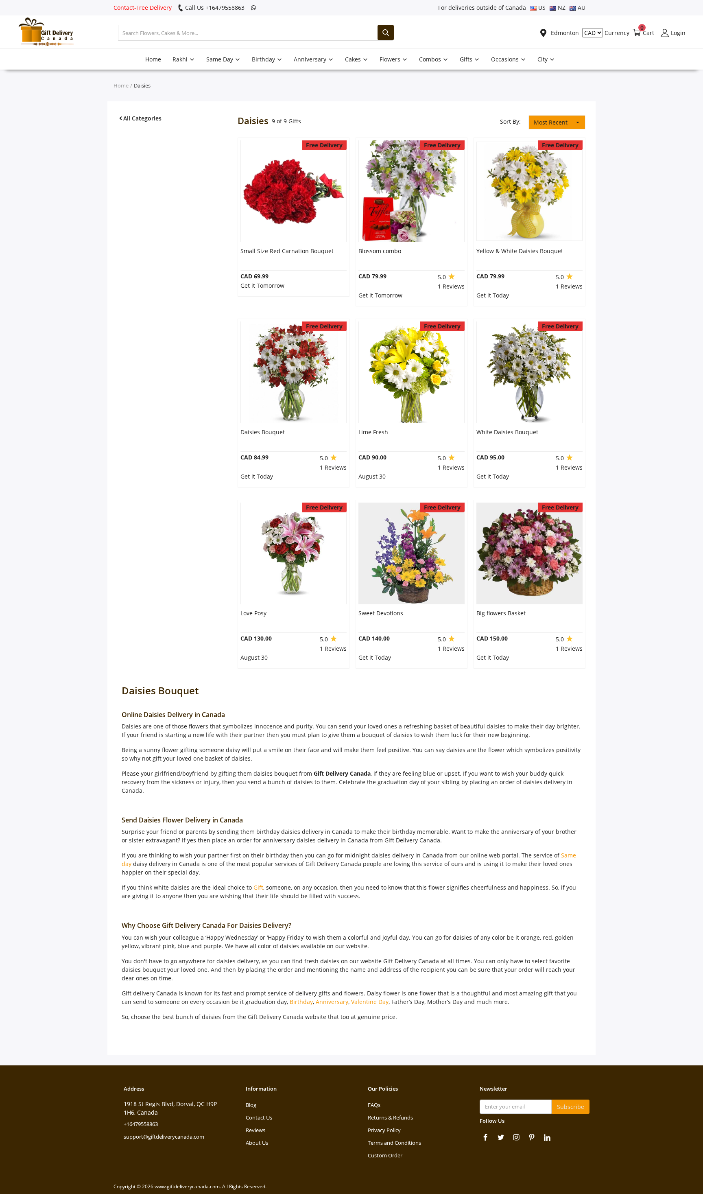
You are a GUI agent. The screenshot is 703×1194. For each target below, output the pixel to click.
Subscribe (570, 1107)
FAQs (374, 1105)
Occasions (505, 59)
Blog (251, 1105)
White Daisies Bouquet (507, 432)
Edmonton (564, 33)
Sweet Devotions (380, 613)
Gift (258, 887)
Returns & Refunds (390, 1117)
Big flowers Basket (501, 613)
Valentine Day (370, 1002)
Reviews (255, 1130)
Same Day (220, 59)
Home (153, 59)
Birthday (264, 59)
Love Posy (253, 613)
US (541, 7)
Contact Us (259, 1117)
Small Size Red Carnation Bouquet (287, 251)
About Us (257, 1142)
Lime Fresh (373, 432)
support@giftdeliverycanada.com (164, 1136)
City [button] (543, 59)
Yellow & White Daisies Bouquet (519, 251)
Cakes (353, 59)
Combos (431, 59)
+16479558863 (141, 1124)
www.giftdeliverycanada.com (187, 1186)
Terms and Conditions (394, 1142)
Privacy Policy (384, 1130)
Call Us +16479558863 (214, 7)
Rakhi (180, 59)
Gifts (467, 59)
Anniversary (311, 59)
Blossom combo (379, 251)
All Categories (142, 118)
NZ (560, 7)
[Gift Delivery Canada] (42, 32)
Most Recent (551, 122)
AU (580, 7)
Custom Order (385, 1155)
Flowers (391, 59)
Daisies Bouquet (262, 432)
